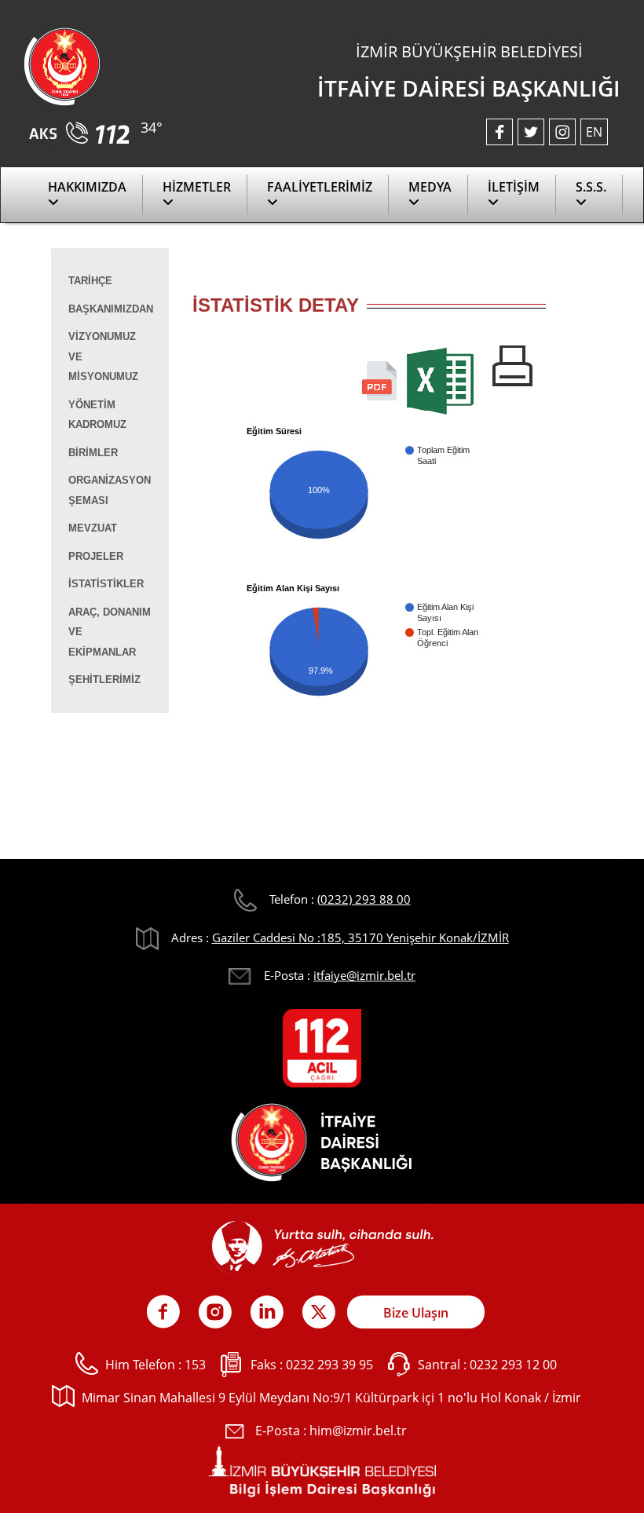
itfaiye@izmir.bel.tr (364, 975)
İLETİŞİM (514, 187)
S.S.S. (591, 187)
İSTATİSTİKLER (106, 584)
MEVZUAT (92, 528)
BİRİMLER (93, 453)
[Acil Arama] (82, 128)
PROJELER (95, 556)
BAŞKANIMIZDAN (110, 309)
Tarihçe (90, 281)
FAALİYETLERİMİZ (319, 187)
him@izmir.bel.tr (358, 1430)
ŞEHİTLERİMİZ (104, 679)
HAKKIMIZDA (87, 187)
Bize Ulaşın (415, 1312)
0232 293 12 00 (513, 1364)
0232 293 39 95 (329, 1364)
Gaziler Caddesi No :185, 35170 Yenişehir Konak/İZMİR (360, 937)
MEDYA (430, 187)
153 (195, 1364)
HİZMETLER (197, 187)
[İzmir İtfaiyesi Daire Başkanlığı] (62, 65)
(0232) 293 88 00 (364, 899)
